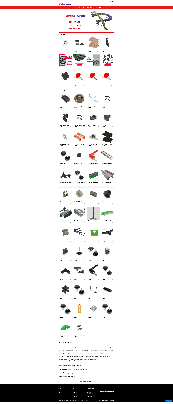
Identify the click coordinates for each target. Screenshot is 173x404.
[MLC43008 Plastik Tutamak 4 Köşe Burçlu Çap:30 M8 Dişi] (65, 251)
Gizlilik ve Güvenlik (75, 396)
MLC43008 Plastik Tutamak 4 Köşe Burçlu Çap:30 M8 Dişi (65, 258)
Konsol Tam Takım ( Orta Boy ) (65, 125)
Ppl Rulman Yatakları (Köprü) (92, 144)
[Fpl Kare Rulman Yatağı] (65, 42)
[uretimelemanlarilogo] (86, 381)
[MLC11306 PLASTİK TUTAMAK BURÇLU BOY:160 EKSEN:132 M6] (107, 98)
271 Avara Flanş (104, 201)
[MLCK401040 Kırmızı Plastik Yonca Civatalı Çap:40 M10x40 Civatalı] (79, 76)
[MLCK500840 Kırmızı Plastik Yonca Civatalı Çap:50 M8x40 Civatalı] (93, 76)
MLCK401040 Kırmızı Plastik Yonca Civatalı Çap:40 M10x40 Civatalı (79, 83)
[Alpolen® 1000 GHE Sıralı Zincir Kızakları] (93, 232)
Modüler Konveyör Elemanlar (90, 388)
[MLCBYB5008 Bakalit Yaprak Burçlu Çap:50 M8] (107, 270)
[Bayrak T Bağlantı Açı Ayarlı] (93, 98)
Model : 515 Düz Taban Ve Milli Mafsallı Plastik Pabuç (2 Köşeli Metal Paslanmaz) (79, 50)
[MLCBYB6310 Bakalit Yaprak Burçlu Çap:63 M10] (79, 174)
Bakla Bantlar (88, 391)
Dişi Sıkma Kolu (76, 239)
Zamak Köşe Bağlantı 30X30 (64, 144)
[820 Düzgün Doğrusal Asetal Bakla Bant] (93, 42)
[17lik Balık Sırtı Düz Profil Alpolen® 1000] (79, 308)
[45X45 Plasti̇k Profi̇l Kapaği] (79, 155)
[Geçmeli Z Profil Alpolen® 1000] (65, 213)
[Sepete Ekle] (70, 51)
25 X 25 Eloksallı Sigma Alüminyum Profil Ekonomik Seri (107, 163)
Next (113, 21)
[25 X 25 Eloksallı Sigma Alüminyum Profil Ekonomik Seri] (107, 155)
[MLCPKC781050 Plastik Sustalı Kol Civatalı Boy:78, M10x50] (93, 270)
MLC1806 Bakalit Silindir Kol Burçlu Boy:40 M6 (107, 297)
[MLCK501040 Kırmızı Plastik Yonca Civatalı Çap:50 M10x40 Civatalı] (107, 76)
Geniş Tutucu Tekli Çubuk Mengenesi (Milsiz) (65, 106)
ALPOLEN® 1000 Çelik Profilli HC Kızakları (107, 220)
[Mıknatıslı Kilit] (65, 194)
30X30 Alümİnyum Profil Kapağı (65, 239)
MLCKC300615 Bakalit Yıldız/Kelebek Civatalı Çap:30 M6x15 (65, 316)
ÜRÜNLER (78, 7)
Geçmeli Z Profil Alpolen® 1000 (65, 220)
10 (89, 31)
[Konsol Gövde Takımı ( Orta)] (107, 42)
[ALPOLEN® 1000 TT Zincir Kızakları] (93, 174)
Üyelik (73, 388)
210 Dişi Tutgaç (104, 125)
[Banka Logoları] (73, 400)
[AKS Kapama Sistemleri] (65, 270)
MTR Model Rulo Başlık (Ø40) (78, 106)
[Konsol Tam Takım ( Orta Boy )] (65, 117)
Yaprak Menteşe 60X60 (92, 316)
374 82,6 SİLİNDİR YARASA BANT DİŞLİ (65, 83)
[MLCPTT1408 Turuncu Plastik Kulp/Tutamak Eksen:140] (79, 136)
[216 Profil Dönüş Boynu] (65, 327)
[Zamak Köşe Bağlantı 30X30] (65, 136)
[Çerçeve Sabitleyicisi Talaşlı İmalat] (93, 194)
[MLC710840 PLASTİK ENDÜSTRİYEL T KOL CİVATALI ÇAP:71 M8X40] (79, 270)
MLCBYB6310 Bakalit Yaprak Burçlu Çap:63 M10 (79, 182)
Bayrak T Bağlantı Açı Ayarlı (92, 106)
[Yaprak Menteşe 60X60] (93, 308)
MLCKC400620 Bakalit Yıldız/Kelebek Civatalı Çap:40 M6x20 (107, 316)
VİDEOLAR (95, 7)
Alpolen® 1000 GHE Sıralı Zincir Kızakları (93, 239)
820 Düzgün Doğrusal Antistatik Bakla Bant (107, 144)
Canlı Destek (74, 389)
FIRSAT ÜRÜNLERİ (89, 7)
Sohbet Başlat (169, 400)
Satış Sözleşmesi (75, 393)
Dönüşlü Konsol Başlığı (105, 258)
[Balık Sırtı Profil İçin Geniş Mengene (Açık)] (93, 117)
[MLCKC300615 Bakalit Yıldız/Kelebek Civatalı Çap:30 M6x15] (65, 308)
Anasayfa (60, 388)
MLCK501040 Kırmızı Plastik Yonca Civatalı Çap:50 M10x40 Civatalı (107, 83)
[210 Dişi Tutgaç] (107, 117)
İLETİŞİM (99, 7)
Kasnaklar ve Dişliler (89, 396)
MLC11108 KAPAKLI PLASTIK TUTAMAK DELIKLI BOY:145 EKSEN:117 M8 (79, 125)
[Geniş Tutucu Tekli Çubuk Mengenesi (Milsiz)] (65, 98)
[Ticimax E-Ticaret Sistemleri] (86, 403)
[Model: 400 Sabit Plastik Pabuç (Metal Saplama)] (79, 251)
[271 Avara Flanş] (107, 194)
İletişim (59, 391)
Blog (59, 392)
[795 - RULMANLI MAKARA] (79, 194)
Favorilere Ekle (69, 51)
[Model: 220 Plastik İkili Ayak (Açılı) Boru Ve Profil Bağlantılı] (107, 232)
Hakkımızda (60, 389)
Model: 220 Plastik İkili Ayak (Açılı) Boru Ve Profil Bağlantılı (107, 239)
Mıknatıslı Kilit (62, 201)
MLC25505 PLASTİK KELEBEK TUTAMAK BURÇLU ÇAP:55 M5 (79, 335)
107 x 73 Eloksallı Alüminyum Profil (107, 182)
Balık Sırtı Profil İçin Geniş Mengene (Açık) (93, 125)
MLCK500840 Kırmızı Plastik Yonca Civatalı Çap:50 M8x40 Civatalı (93, 83)
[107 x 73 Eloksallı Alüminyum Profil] (107, 174)
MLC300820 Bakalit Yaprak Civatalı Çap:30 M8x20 (93, 258)
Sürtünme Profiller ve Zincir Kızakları (91, 393)
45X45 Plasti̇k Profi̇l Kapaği (78, 163)
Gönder (113, 391)
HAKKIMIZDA (83, 7)
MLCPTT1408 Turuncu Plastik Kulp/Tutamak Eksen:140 (79, 144)
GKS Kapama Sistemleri (64, 297)
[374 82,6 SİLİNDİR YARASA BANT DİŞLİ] (65, 76)
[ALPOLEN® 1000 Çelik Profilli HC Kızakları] (107, 213)
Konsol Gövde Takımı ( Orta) (106, 50)
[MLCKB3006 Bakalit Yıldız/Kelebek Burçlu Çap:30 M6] (65, 155)
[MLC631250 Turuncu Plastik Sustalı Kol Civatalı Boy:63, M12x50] (93, 155)
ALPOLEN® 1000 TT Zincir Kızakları (93, 182)
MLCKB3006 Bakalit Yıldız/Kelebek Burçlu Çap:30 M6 (65, 163)
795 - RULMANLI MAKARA (78, 201)
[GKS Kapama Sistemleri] (65, 289)
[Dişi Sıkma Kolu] (79, 232)
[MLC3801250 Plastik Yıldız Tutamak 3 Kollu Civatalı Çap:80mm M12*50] (65, 174)
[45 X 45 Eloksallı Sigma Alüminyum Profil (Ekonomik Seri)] (79, 213)
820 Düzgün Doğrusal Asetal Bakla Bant (93, 50)
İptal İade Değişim (75, 392)
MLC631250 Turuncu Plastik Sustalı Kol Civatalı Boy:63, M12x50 (93, 163)
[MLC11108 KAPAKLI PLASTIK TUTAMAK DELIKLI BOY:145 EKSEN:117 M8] (79, 117)
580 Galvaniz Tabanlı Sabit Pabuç (93, 220)
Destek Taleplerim (75, 391)
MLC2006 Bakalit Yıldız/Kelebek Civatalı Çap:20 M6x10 (79, 297)
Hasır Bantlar (88, 389)
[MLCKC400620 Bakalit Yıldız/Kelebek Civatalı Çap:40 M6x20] (107, 308)
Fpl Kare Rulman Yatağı (63, 50)
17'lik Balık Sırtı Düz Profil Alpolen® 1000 (79, 316)
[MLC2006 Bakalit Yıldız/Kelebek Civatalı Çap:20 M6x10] (79, 289)
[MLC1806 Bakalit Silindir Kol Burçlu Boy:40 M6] (107, 289)
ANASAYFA (74, 7)
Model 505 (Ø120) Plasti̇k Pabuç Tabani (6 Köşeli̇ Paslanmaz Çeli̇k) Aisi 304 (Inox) (93, 297)
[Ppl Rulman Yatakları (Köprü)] (93, 136)
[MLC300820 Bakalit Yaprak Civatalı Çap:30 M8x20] (93, 251)
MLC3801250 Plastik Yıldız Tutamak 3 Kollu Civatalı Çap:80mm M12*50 (65, 182)
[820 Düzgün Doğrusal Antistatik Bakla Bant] (107, 136)
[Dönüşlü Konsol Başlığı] (107, 251)
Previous (60, 21)
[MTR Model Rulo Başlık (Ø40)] (79, 98)
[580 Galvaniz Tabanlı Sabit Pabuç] (93, 213)
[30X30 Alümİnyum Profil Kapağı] (65, 232)
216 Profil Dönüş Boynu (63, 335)
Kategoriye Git (112, 67)
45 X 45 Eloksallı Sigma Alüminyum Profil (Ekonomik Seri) (79, 220)
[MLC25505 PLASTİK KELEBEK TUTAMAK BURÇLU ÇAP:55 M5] (79, 327)
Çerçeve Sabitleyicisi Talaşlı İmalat (93, 201)
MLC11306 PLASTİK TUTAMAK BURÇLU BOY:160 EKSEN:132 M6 (107, 106)
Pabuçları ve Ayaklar (89, 392)
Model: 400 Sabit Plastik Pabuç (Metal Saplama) (79, 258)
